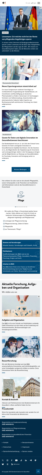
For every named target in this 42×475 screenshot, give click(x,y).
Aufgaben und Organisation (13, 320)
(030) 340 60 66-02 (8, 430)
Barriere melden (27, 451)
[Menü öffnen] (39, 3)
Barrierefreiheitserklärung (11, 451)
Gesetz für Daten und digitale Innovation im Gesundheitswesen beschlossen (20, 139)
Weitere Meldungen (20, 169)
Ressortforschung (9, 361)
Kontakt (5, 442)
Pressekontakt (8, 409)
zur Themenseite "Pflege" (13, 229)
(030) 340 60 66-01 (8, 424)
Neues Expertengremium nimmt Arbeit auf (19, 86)
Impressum (25, 447)
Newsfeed (16, 464)
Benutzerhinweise (28, 442)
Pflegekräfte (9, 226)
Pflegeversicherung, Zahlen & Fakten (16, 224)
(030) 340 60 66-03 (8, 436)
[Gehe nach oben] (38, 471)
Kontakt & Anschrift (10, 399)
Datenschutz (7, 447)
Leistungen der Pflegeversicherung (16, 221)
